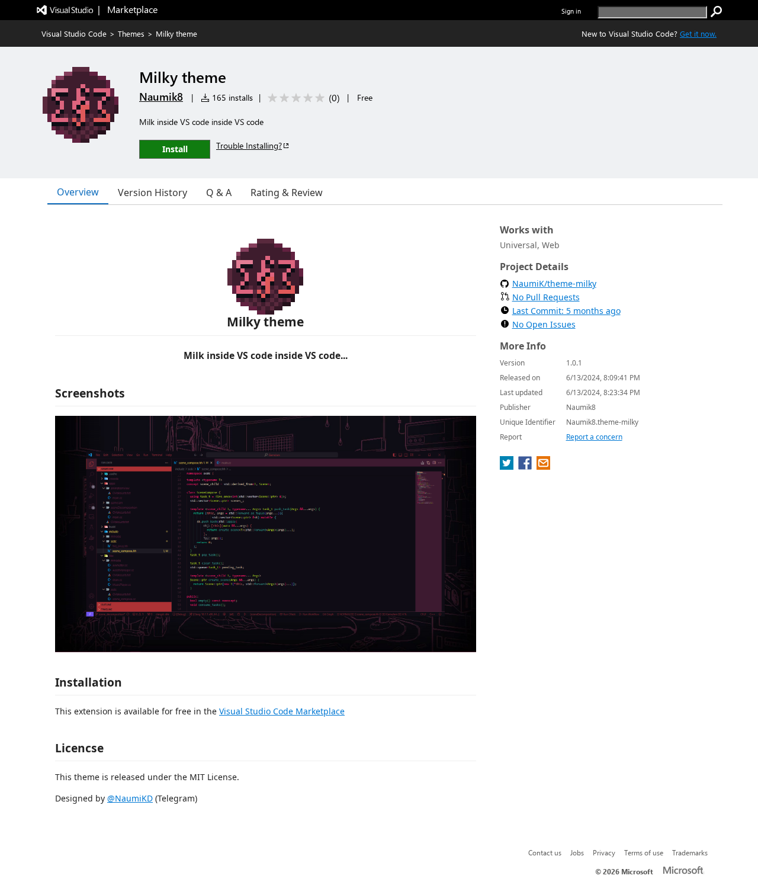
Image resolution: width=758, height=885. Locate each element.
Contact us (544, 852)
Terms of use (643, 852)
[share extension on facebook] (526, 466)
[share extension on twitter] (508, 466)
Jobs (577, 852)
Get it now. (698, 33)
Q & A (219, 192)
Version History (152, 192)
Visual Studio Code (74, 33)
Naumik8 (161, 96)
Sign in (571, 11)
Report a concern (594, 437)
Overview (78, 191)
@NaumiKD (130, 798)
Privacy (604, 852)
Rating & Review (286, 192)
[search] (716, 12)
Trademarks (690, 852)
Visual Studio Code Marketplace (282, 711)
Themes (131, 33)
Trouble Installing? (249, 145)
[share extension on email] (543, 466)
